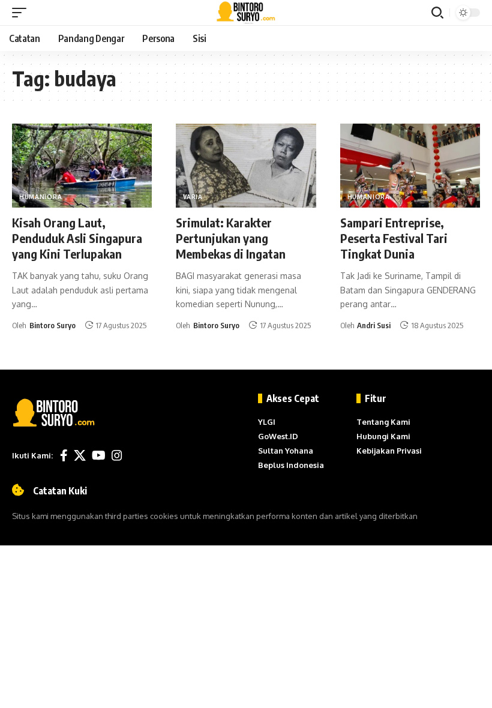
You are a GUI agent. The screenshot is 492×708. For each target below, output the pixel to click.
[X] (80, 455)
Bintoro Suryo (52, 325)
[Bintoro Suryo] (246, 12)
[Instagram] (117, 455)
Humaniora (40, 196)
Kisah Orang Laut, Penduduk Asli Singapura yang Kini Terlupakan (77, 238)
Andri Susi (374, 325)
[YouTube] (99, 455)
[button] (22, 12)
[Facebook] (64, 455)
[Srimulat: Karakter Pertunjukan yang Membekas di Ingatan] (246, 166)
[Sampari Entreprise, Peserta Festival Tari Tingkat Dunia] (410, 166)
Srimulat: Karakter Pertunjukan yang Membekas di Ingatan (232, 238)
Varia (193, 196)
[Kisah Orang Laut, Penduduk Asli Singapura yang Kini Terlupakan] (82, 166)
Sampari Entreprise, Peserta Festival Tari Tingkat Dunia (394, 238)
